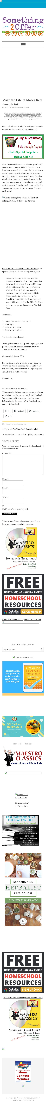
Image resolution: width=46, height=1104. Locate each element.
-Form (9, 378)
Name (5, 479)
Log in (31, 1100)
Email (5, 488)
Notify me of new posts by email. (15, 509)
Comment (7, 453)
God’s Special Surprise (21, 346)
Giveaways (13, 424)
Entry (4, 378)
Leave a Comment (23, 107)
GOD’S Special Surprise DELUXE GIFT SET (20, 268)
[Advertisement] (23, 71)
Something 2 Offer (23, 21)
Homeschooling (21, 424)
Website (5, 497)
